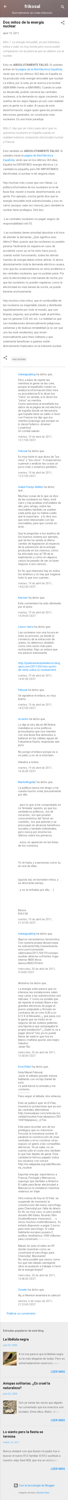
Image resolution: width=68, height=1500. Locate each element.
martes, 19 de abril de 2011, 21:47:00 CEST (35, 921)
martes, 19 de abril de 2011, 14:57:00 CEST (35, 706)
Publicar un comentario (21, 1313)
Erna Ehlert (24, 1066)
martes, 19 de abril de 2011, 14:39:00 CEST (35, 614)
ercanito (23, 719)
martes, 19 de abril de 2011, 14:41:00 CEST (35, 677)
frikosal (32, 6)
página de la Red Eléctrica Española (40, 69)
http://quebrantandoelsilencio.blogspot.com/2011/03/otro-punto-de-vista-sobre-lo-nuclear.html (39, 666)
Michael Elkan (43, 1492)
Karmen (23, 597)
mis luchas (19, 359)
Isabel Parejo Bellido (30, 487)
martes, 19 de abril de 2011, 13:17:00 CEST (35, 438)
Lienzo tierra (26, 626)
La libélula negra (16, 1339)
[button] (62, 23)
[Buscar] (62, 7)
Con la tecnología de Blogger (36, 1485)
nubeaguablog (27, 374)
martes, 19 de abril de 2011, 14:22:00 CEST (35, 585)
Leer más (58, 1371)
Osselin (22, 1289)
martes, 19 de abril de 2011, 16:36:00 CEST (35, 769)
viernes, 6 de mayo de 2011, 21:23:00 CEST (35, 1302)
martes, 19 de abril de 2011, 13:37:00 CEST (35, 474)
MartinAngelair (27, 782)
